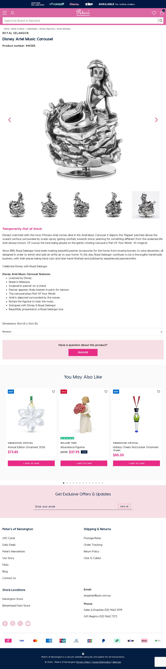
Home (6, 28)
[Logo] (83, 12)
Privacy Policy (83, 662)
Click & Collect (92, 558)
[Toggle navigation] (5, 12)
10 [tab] (92, 483)
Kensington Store (12, 598)
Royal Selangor (64, 28)
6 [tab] (79, 483)
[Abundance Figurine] (83, 414)
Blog (5, 571)
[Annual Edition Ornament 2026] (31, 414)
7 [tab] (83, 483)
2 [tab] (66, 483)
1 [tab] (63, 483)
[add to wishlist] (53, 391)
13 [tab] (102, 483)
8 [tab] (86, 483)
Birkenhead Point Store (16, 605)
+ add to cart (31, 463)
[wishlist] (154, 12)
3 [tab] (70, 483)
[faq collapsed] (161, 332)
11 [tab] (96, 483)
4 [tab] (73, 483)
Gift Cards (8, 538)
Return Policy (91, 551)
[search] (160, 20)
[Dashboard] (12, 12)
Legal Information (101, 662)
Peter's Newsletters (13, 551)
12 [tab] (99, 483)
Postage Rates (92, 538)
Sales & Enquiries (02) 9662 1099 (103, 609)
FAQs (5, 564)
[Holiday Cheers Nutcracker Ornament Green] (136, 414)
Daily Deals (9, 544)
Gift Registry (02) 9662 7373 (100, 616)
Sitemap (117, 662)
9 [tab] (89, 483)
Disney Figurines (47, 28)
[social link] (5, 623)
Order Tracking (93, 544)
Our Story (8, 558)
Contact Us (9, 578)
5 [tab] (76, 483)
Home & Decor (17, 28)
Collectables (32, 28)
